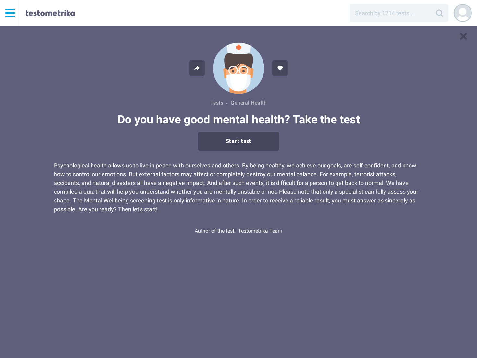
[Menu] (10, 13)
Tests (217, 103)
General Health (249, 103)
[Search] (439, 13)
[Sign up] (463, 13)
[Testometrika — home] (50, 13)
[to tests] (463, 36)
